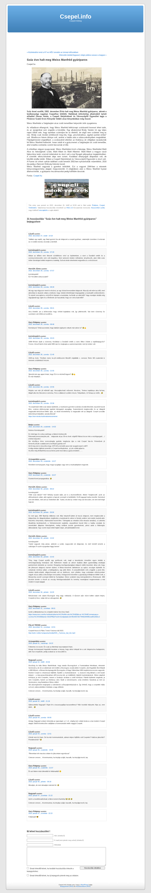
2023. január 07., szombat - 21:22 (40, 795)
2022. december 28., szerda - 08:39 (41, 287)
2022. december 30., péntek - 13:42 (41, 538)
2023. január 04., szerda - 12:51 (39, 734)
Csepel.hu (37, 176)
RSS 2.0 (70, 208)
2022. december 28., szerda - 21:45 (41, 354)
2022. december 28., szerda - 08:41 (41, 308)
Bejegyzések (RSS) (66, 886)
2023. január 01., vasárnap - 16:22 (40, 643)
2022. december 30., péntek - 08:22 (41, 489)
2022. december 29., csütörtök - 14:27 (42, 461)
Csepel (102, 205)
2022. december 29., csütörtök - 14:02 (42, 427)
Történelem (32, 208)
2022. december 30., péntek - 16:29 (41, 592)
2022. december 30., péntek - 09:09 (41, 512)
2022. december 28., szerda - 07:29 (41, 252)
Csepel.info (75, 16)
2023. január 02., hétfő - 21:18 (39, 701)
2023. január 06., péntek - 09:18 (39, 781)
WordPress (84, 884)
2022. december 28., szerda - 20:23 (41, 338)
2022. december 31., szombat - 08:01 (41, 608)
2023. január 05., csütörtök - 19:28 (40, 750)
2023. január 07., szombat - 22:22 (40, 813)
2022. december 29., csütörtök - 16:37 (42, 475)
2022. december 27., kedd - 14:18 (40, 236)
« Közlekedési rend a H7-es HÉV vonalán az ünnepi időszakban (52, 52)
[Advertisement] (75, 40)
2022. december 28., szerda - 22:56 (41, 387)
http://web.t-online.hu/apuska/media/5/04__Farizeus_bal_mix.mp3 (51, 633)
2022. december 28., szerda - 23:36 (41, 403)
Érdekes (95, 205)
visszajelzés (43, 210)
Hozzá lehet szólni (98, 208)
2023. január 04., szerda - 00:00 (39, 717)
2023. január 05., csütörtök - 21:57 (40, 768)
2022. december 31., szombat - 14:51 (41, 627)
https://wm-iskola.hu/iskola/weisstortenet (42, 416)
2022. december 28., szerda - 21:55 (41, 371)
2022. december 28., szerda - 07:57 (41, 271)
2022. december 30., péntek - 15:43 (41, 557)
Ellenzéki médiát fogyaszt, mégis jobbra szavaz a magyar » (82, 55)
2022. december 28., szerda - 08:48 (41, 324)
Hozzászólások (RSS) (83, 886)
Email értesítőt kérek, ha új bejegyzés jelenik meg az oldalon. (54, 876)
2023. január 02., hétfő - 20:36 (39, 662)
